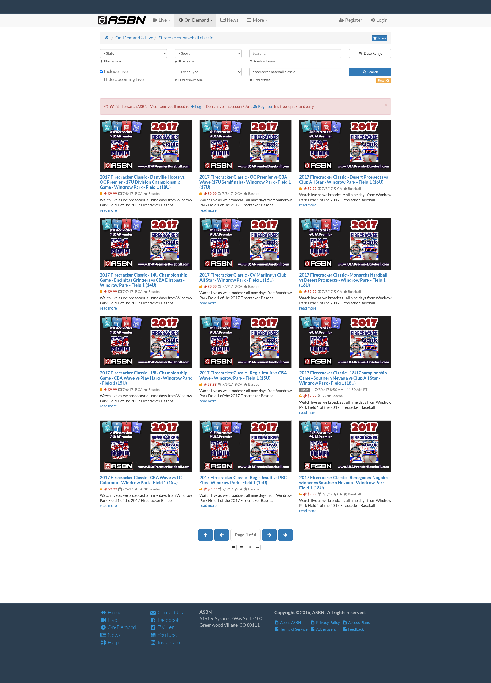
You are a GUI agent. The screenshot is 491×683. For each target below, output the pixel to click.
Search (372, 72)
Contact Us (170, 612)
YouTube (167, 635)
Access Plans (358, 622)
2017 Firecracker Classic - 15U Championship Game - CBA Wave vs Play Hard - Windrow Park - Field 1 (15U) (146, 377)
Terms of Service (293, 629)
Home (114, 612)
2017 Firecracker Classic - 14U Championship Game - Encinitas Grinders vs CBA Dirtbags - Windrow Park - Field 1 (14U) (143, 280)
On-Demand (121, 627)
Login (199, 106)
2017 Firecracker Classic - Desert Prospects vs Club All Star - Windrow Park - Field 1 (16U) (343, 179)
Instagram (168, 642)
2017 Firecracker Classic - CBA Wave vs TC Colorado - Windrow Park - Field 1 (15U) (141, 480)
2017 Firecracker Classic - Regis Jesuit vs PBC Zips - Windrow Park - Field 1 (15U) (243, 480)
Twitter (165, 627)
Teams (381, 38)
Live (112, 620)
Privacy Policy (327, 622)
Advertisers (325, 629)
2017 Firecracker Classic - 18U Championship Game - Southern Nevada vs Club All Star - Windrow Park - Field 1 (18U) (343, 377)
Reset (382, 80)
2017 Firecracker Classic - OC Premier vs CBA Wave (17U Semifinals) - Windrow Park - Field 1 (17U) (245, 182)
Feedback (355, 629)
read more (108, 210)
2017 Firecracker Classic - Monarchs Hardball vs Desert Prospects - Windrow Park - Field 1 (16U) (343, 280)
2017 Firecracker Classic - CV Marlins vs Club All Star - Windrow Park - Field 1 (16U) (242, 277)
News (114, 635)
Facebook (168, 620)
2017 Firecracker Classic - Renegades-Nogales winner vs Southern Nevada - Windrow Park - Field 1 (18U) (343, 482)
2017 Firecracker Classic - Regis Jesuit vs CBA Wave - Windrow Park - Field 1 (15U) (243, 375)
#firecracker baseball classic (185, 37)
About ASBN (290, 622)
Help (113, 642)
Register (265, 106)
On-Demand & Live (134, 37)
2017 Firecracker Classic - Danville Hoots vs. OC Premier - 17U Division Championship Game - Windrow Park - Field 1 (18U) (142, 182)
